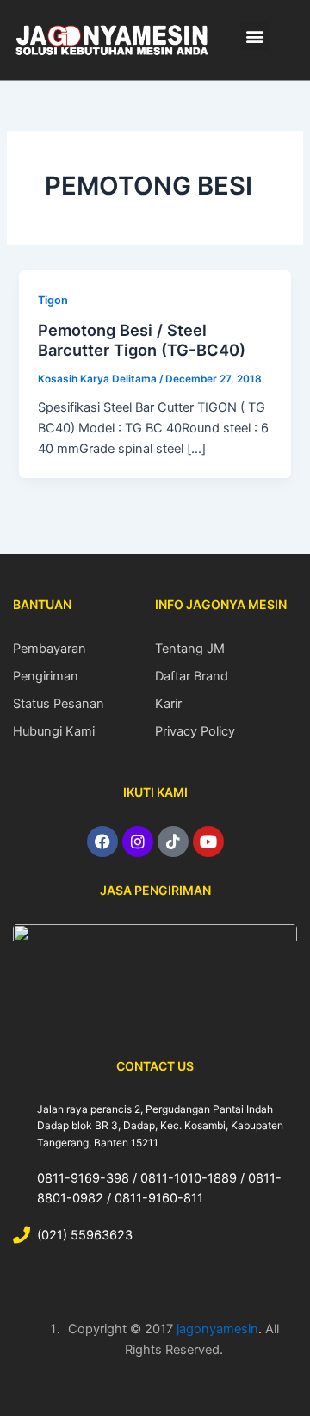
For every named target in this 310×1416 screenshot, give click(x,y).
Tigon (53, 300)
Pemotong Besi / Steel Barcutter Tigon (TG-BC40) (141, 340)
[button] (254, 36)
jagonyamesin (217, 1329)
